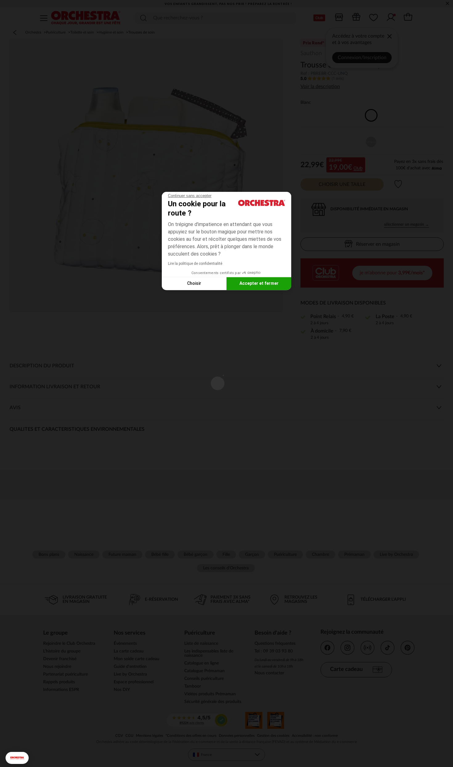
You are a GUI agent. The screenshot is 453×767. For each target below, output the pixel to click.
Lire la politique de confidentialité (195, 263)
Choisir (194, 283)
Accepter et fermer (259, 283)
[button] (17, 758)
